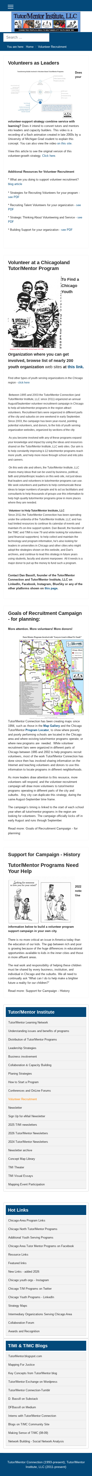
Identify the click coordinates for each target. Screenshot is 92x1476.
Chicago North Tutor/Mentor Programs (32, 1229)
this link (75, 367)
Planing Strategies (20, 1073)
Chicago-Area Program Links (26, 1220)
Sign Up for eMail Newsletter (26, 1116)
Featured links (17, 1263)
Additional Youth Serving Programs (30, 1237)
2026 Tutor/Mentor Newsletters (28, 1133)
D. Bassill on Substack (23, 1398)
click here (24, 382)
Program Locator (37, 730)
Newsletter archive (20, 1150)
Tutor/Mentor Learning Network (28, 1022)
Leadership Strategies (22, 1048)
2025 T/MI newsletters (22, 1124)
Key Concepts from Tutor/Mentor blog (32, 1373)
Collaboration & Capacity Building (29, 1065)
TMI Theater (16, 1167)
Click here (48, 155)
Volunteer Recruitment (22, 1099)
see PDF (13, 197)
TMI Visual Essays (20, 1176)
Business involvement (22, 1056)
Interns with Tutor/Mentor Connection (32, 1415)
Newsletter (15, 1107)
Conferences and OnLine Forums (29, 1090)
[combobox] (26, 37)
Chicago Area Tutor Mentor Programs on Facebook (41, 1246)
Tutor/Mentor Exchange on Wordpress (32, 1381)
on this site (64, 143)
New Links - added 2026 (23, 1271)
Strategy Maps (17, 1305)
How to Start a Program (23, 1082)
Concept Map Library (21, 1158)
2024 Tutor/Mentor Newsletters (28, 1141)
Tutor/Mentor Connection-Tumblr (29, 1390)
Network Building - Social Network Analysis (36, 1441)
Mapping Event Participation (26, 1184)
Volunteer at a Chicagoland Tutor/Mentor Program (39, 265)
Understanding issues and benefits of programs (38, 1031)
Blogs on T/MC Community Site (28, 1424)
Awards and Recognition (24, 1331)
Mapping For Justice (21, 1364)
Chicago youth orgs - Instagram (28, 1280)
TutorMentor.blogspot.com (25, 1356)
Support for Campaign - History (44, 854)
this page (51, 588)
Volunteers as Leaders (33, 63)
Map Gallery (51, 725)
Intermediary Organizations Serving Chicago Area (40, 1314)
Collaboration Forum (21, 1322)
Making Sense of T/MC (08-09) (28, 1433)
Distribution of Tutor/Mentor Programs (32, 1039)
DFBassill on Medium (22, 1407)
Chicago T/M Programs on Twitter (30, 1288)
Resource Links (18, 1254)
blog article (15, 184)
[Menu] (10, 6)
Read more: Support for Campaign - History (39, 991)
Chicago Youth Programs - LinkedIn (31, 1297)
